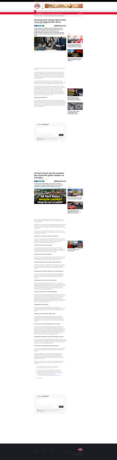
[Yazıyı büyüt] (59, 25)
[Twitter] (36, 25)
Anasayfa (66, 452)
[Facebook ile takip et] (42, 3)
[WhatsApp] (41, 25)
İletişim (74, 452)
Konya (58, 11)
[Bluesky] (38, 25)
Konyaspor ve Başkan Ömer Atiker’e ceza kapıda (54, 13)
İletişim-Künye (70, 452)
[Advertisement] (50, 59)
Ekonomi (46, 11)
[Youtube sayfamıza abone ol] (42, 8)
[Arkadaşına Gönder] (63, 25)
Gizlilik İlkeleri (77, 452)
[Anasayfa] (35, 11)
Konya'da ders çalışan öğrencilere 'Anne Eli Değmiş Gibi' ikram (54, 15)
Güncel (38, 11)
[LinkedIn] (40, 25)
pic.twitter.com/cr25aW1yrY (49, 373)
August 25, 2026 (56, 375)
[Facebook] (35, 25)
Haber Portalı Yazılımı (79, 458)
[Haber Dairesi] (37, 5)
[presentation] (34, 13)
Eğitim (68, 11)
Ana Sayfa (37, 15)
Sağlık (65, 11)
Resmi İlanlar (74, 11)
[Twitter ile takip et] (42, 5)
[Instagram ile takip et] (42, 7)
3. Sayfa (54, 11)
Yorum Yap (56, 25)
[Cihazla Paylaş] (43, 25)
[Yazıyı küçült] (61, 25)
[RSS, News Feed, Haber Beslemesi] (82, 454)
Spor (62, 11)
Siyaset (42, 11)
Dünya (79, 11)
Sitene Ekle (81, 452)
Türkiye (50, 11)
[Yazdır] (65, 25)
